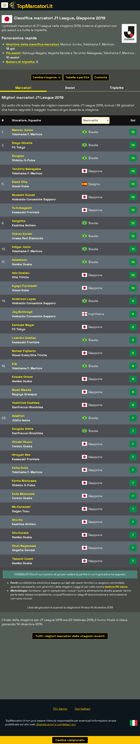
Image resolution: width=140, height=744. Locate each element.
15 (133, 132)
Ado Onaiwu (20, 273)
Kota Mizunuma (23, 494)
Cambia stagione (45, 77)
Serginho (18, 221)
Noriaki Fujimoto (24, 351)
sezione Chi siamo (115, 587)
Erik (14, 364)
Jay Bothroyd (22, 312)
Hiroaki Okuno (22, 442)
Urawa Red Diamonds (27, 238)
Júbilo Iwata (21, 420)
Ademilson (19, 260)
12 (133, 223)
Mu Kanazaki (21, 507)
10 (133, 262)
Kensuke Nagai (23, 325)
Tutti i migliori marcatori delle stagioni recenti (69, 636)
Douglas (18, 156)
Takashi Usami (22, 559)
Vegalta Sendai (23, 550)
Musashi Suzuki (23, 195)
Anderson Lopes (24, 299)
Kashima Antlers (24, 225)
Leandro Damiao (24, 338)
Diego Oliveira (22, 143)
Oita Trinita (20, 277)
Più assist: (14, 53)
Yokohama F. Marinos (27, 134)
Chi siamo (60, 709)
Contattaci (82, 709)
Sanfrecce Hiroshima (27, 407)
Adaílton (18, 416)
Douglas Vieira (22, 429)
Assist (70, 87)
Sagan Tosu (20, 511)
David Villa (19, 182)
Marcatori (23, 87)
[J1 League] (129, 40)
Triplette (117, 87)
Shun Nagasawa (24, 546)
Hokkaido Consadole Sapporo (34, 199)
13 (133, 184)
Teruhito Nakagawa (26, 169)
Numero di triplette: (20, 62)
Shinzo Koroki (22, 234)
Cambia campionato (70, 740)
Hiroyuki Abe (21, 455)
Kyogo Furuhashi (24, 286)
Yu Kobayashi (22, 208)
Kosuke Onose (22, 377)
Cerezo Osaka (22, 446)
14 (133, 145)
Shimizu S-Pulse (24, 160)
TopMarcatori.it (35, 6)
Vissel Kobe (20, 186)
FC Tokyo (18, 147)
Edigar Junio (21, 247)
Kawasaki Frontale (25, 212)
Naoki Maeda (21, 390)
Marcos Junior (22, 130)
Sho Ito (17, 520)
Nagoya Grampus (24, 394)
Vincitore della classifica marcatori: (32, 44)
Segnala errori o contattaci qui (55, 724)
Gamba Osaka (22, 264)
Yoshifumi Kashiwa (25, 403)
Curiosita (100, 77)
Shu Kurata (20, 533)
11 (133, 249)
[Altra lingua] (133, 722)
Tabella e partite (77, 77)
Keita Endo (20, 468)
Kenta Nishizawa (24, 481)
